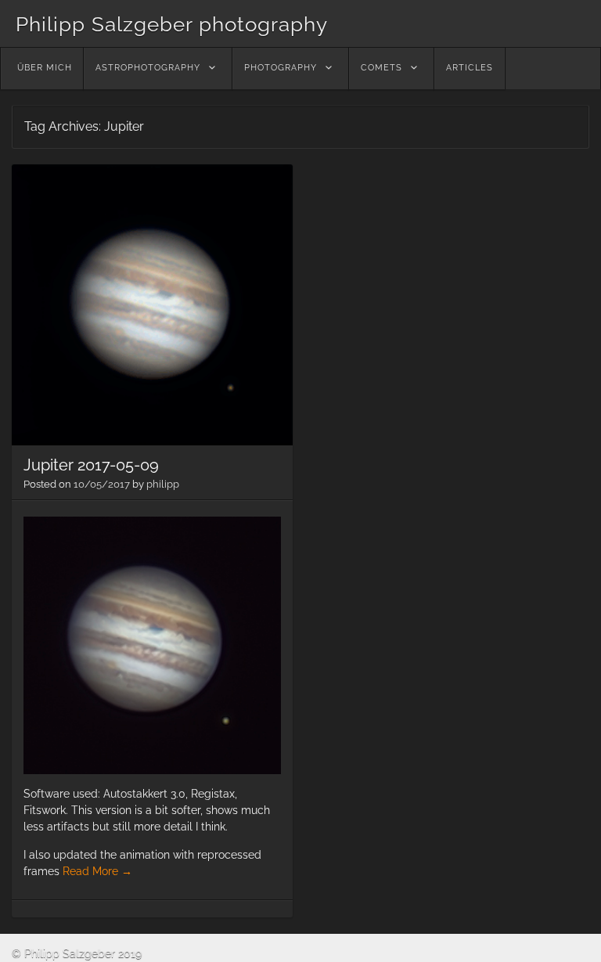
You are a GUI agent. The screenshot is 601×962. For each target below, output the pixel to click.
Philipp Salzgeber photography (172, 24)
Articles (469, 68)
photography (280, 68)
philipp (162, 484)
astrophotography (147, 68)
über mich (44, 68)
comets (381, 68)
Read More (97, 871)
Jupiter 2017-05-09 (91, 465)
